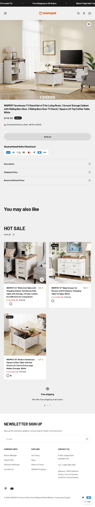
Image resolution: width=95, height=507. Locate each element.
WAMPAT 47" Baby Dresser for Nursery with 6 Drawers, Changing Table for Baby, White (66, 291)
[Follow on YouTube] (12, 488)
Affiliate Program (38, 469)
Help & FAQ (8, 460)
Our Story (35, 455)
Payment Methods (12, 464)
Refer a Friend (37, 464)
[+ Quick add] (42, 279)
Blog (33, 460)
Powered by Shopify (62, 498)
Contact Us (8, 469)
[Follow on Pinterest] (5, 488)
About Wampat (10, 455)
